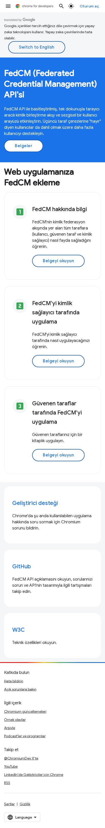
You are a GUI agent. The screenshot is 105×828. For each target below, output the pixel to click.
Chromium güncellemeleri (25, 711)
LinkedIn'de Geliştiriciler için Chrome (33, 774)
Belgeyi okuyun (58, 260)
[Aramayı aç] (61, 6)
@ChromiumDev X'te (21, 758)
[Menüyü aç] (8, 6)
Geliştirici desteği (35, 503)
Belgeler (23, 145)
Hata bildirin (13, 681)
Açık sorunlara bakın (20, 689)
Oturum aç (89, 6)
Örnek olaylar (15, 719)
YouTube (11, 766)
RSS (7, 782)
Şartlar (9, 804)
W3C (18, 629)
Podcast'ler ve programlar (25, 736)
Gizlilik (25, 804)
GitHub (21, 566)
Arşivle (9, 728)
